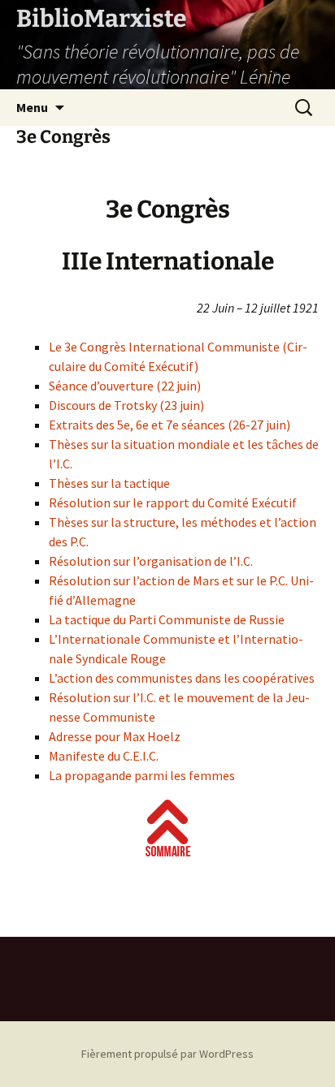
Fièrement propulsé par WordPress (167, 1053)
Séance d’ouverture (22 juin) (125, 385)
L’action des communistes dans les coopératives (182, 678)
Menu (32, 107)
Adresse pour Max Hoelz (115, 736)
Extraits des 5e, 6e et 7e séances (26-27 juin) (169, 424)
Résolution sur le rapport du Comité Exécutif (173, 502)
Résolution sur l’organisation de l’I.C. (151, 561)
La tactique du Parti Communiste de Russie (167, 619)
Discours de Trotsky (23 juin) (126, 405)
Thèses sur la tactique (109, 483)
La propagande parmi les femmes (142, 775)
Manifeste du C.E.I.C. (104, 756)
